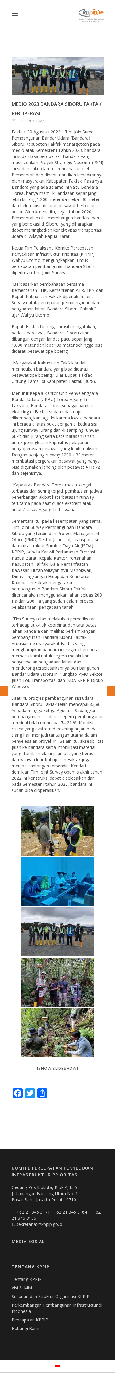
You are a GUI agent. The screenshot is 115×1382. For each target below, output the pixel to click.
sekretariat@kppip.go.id (39, 1224)
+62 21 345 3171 (34, 1212)
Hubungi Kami (25, 1328)
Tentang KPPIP (27, 1279)
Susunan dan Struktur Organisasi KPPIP (51, 1296)
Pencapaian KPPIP (30, 1320)
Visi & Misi (22, 1288)
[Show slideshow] (57, 1068)
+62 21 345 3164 (71, 1212)
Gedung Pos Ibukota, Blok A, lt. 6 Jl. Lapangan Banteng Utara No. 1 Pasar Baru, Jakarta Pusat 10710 (45, 1193)
